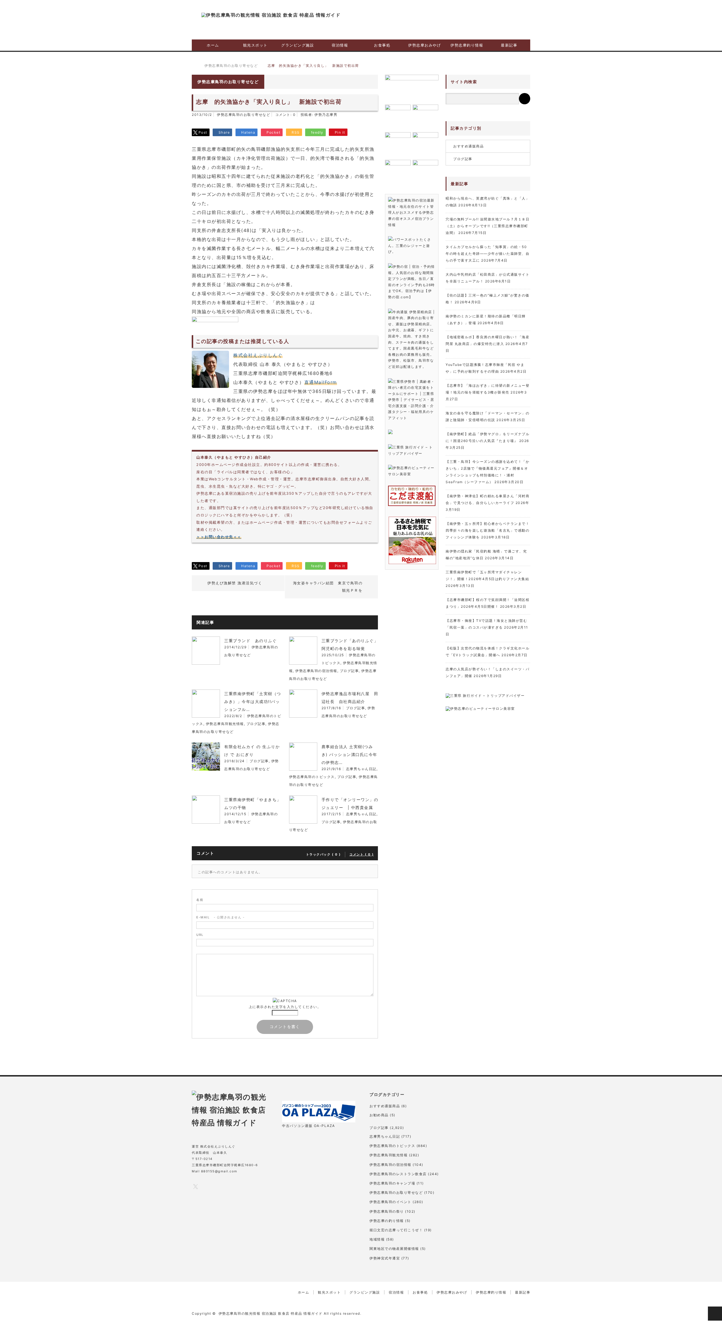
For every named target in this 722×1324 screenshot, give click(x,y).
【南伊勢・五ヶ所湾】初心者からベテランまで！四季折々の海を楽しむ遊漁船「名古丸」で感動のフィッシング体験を (487, 530)
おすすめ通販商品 (468, 146)
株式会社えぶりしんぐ (258, 355)
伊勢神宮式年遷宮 (384, 1258)
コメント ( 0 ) (361, 854)
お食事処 (382, 45)
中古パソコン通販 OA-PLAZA (308, 1126)
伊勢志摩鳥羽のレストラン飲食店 (398, 1174)
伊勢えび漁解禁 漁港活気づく (234, 583)
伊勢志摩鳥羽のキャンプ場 (392, 1183)
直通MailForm (320, 382)
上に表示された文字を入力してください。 (285, 1007)
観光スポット (255, 45)
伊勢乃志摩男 (325, 114)
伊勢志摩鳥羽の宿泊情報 (316, 671)
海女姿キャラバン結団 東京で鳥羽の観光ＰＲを (328, 587)
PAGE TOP (715, 1314)
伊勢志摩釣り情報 (466, 45)
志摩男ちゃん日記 (361, 769)
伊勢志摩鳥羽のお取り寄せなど (243, 114)
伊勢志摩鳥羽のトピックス (312, 777)
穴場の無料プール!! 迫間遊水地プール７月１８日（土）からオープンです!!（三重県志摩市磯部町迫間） (487, 226)
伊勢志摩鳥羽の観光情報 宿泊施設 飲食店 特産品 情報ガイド (271, 1313)
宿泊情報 (340, 45)
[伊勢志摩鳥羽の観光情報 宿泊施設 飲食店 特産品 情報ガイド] (270, 15)
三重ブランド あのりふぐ (250, 640)
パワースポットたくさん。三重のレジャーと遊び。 (409, 245)
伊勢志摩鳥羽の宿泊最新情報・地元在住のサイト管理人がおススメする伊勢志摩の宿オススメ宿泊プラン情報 (411, 212)
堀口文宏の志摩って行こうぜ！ (396, 1230)
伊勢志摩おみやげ (424, 45)
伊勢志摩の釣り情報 (386, 1221)
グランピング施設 (297, 45)
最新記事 (509, 45)
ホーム (213, 45)
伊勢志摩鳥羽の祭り (386, 1211)
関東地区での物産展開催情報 (394, 1248)
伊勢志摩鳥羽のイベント (390, 1202)
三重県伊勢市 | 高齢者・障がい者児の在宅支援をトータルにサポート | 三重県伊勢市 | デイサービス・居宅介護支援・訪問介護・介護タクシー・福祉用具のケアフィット (411, 399)
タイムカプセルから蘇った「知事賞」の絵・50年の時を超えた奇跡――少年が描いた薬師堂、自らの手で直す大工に (487, 253)
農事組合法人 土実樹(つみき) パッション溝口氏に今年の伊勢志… (349, 754)
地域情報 (377, 1239)
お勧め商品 (379, 1115)
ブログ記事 (349, 671)
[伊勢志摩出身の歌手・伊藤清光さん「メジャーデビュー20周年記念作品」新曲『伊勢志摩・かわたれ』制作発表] (412, 88)
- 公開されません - (220, 917)
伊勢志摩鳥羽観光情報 (225, 724)
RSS (240, 1186)
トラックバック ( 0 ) (323, 854)
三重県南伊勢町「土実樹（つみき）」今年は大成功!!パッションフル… (252, 701)
